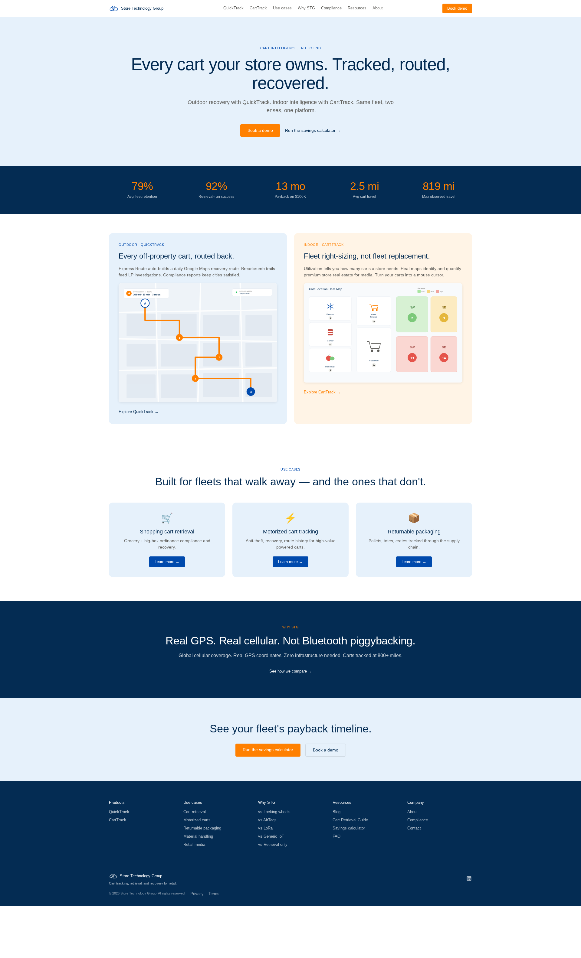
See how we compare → (290, 671)
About (378, 8)
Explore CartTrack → (322, 392)
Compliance (331, 8)
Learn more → (167, 561)
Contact (414, 828)
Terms (213, 893)
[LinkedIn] (469, 878)
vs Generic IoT (271, 836)
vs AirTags (267, 820)
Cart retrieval (194, 812)
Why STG (306, 8)
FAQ (336, 836)
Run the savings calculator (268, 749)
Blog (336, 812)
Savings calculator (349, 828)
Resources (357, 8)
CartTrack (258, 8)
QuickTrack (233, 8)
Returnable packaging (202, 828)
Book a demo (260, 130)
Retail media (194, 844)
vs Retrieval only (272, 844)
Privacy (197, 893)
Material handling (198, 836)
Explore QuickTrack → (139, 411)
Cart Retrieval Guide (350, 820)
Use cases (282, 8)
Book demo (457, 8)
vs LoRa (265, 828)
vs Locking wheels (274, 812)
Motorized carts (197, 820)
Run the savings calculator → (313, 130)
